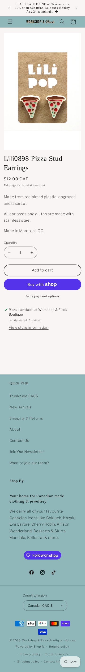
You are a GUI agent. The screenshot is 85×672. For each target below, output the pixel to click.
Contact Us (19, 441)
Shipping (9, 185)
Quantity (10, 243)
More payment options (43, 296)
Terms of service (57, 654)
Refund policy (59, 646)
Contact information (58, 661)
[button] (9, 21)
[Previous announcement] (9, 8)
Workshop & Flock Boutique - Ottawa (48, 640)
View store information (29, 327)
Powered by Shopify (30, 646)
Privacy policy (30, 654)
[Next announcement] (76, 8)
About (14, 429)
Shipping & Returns (26, 418)
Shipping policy (28, 661)
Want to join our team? (29, 463)
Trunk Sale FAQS (23, 396)
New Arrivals (20, 407)
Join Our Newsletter (26, 452)
